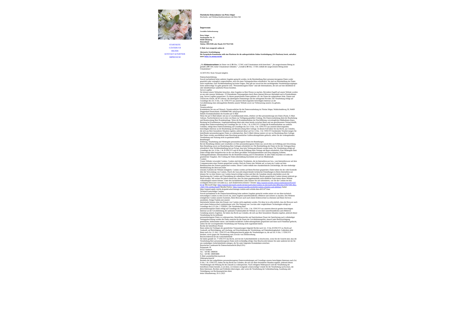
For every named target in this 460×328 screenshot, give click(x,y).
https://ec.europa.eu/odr (213, 56)
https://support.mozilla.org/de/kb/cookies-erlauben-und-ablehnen (257, 187)
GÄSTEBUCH (175, 48)
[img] (175, 25)
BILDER (174, 51)
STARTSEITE (175, 45)
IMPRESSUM (175, 57)
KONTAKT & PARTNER (175, 54)
